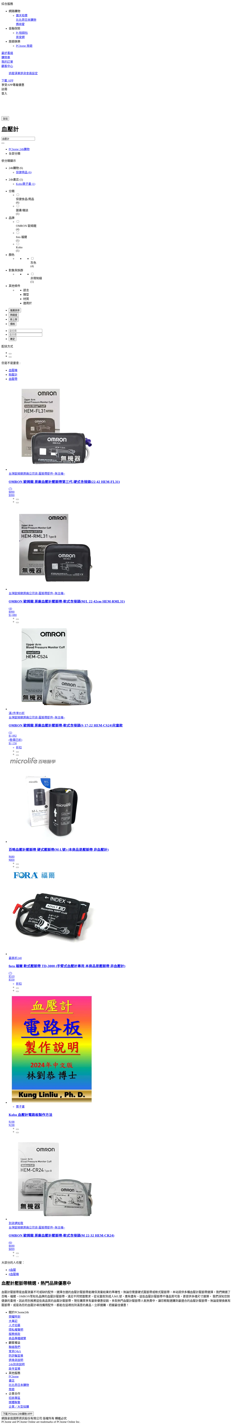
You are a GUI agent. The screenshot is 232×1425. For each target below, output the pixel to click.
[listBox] (116, 346)
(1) (25, 183)
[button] (116, 24)
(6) (24, 172)
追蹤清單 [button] (14, 73)
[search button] (2, 143)
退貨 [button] (23, 73)
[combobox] (116, 131)
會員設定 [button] (32, 73)
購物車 (5, 57)
